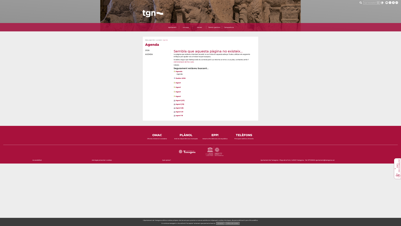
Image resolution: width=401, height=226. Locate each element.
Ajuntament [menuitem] (172, 27)
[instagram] (397, 2)
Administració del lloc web (184, 62)
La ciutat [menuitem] (186, 27)
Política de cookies (232, 223)
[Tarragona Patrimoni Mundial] (214, 156)
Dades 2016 (180, 78)
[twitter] (390, 2)
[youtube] (387, 2)
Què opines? (166, 160)
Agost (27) (180, 100)
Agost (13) (180, 104)
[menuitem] (156, 50)
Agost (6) (179, 108)
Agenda (179, 71)
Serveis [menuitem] (199, 27)
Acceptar (220, 223)
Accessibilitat (37, 160)
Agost (178, 83)
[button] (382, 3)
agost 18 (179, 115)
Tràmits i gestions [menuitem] (214, 27)
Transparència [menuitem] (229, 27)
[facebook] (393, 2)
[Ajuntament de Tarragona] (153, 16)
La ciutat (159, 40)
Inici (153, 40)
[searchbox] (361, 2)
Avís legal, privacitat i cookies (102, 160)
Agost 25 (179, 112)
